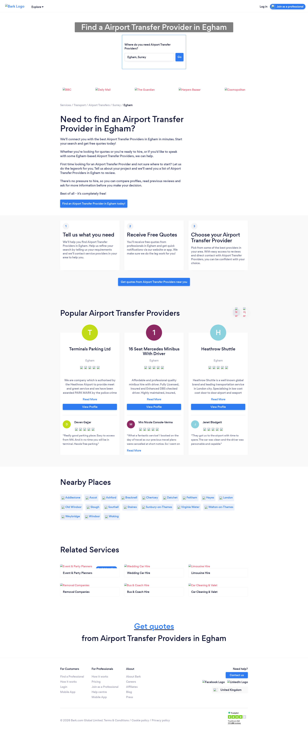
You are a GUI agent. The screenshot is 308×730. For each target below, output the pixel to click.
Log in (263, 7)
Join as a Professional (105, 687)
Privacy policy (161, 720)
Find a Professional (72, 676)
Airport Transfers (99, 105)
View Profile (90, 407)
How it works (68, 682)
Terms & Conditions (116, 720)
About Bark (133, 676)
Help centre (99, 692)
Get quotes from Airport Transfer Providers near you (154, 282)
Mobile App (67, 692)
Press (129, 697)
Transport (80, 105)
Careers (131, 682)
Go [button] (179, 57)
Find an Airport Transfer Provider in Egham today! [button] (93, 204)
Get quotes (154, 626)
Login (63, 687)
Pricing (96, 682)
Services (65, 105)
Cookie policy (140, 720)
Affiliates (132, 687)
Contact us (237, 675)
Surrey (116, 105)
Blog (129, 692)
